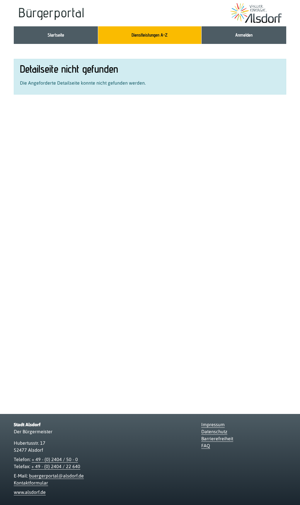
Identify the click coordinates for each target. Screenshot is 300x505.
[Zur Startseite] (51, 13)
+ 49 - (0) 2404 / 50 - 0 (55, 459)
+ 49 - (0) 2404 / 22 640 (55, 466)
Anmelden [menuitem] (244, 35)
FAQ (205, 445)
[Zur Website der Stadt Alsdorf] (256, 13)
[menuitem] (56, 35)
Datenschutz (214, 431)
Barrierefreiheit (217, 438)
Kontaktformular (31, 482)
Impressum (213, 424)
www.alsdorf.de (30, 492)
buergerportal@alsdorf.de (56, 475)
